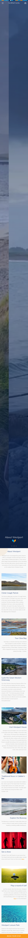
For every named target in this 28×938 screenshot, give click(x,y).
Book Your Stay (14, 936)
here (23, 859)
